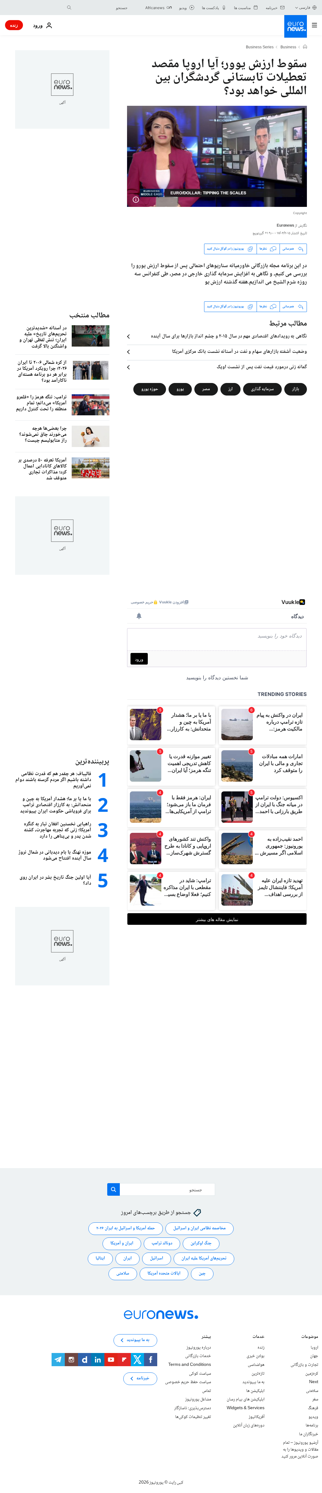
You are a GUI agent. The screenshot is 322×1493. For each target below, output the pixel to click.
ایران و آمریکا (121, 1244)
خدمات (258, 1337)
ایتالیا (100, 1259)
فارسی (304, 7)
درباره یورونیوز (198, 1347)
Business (288, 47)
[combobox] (101, 8)
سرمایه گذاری (262, 389)
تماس (206, 1391)
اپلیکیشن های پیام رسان (245, 1400)
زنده (14, 25)
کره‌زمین (311, 1373)
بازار (295, 389)
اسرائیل (156, 1259)
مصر (206, 389)
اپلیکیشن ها (255, 1391)
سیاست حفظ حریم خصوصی (188, 1382)
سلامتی (122, 1274)
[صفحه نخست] (305, 47)
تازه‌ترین (258, 1373)
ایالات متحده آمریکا (163, 1274)
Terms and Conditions (189, 1365)
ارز (230, 389)
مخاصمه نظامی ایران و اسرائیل (199, 1228)
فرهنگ (313, 1408)
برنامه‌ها (312, 1425)
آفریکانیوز (256, 1417)
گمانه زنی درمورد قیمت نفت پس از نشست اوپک (262, 367)
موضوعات (309, 1337)
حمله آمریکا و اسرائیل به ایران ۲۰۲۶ (125, 1228)
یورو (180, 389)
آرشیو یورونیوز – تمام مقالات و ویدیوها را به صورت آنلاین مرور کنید (299, 1449)
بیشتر (206, 1337)
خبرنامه (142, 1379)
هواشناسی (256, 1365)
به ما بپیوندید (253, 1382)
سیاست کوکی (200, 1373)
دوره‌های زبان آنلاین (248, 1425)
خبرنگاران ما (308, 1434)
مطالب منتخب (89, 315)
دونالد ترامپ (162, 1244)
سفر (315, 1400)
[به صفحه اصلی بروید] (295, 26)
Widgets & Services (245, 1408)
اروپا (314, 1347)
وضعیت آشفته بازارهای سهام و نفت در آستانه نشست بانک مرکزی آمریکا (239, 352)
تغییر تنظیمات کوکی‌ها (193, 1417)
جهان (314, 1356)
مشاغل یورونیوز (198, 1400)
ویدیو (313, 1417)
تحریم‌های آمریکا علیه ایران (203, 1259)
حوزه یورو (149, 389)
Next (313, 1382)
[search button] (69, 8)
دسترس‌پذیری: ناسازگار (192, 1408)
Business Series (260, 47)
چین (202, 1274)
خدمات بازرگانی (198, 1356)
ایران (127, 1259)
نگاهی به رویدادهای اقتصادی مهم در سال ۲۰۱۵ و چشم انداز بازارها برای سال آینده (229, 336)
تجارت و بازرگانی (304, 1365)
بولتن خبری (255, 1356)
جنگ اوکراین (201, 1244)
